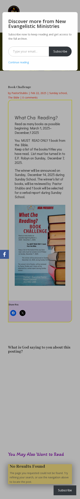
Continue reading (18, 62)
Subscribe (60, 51)
